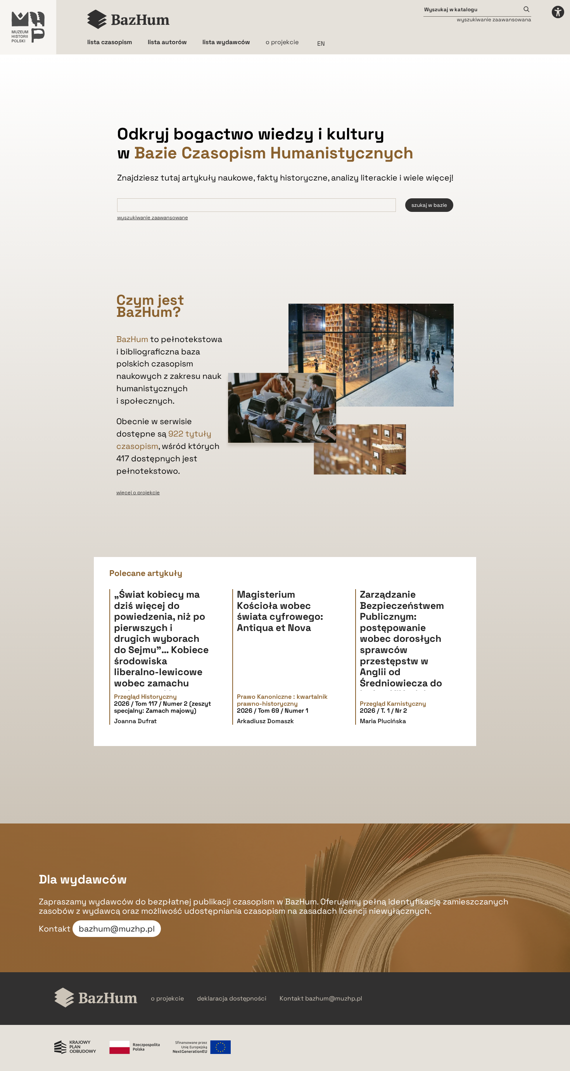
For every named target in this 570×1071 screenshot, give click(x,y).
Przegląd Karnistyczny (393, 703)
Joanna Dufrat (135, 721)
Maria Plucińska (383, 721)
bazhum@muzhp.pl (117, 928)
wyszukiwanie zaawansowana (494, 19)
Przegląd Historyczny (145, 696)
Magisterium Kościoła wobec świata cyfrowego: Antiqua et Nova (280, 611)
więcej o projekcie (138, 492)
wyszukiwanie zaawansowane (152, 217)
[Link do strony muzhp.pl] (28, 27)
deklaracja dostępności (231, 998)
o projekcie (282, 42)
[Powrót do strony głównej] (96, 998)
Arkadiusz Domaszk (265, 721)
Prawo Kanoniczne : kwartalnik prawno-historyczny (282, 700)
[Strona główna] (128, 19)
